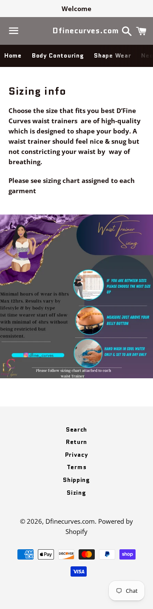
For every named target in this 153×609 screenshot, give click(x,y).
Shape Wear (112, 55)
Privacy (76, 454)
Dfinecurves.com (76, 31)
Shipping (76, 480)
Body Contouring (58, 55)
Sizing (76, 492)
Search (76, 429)
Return (76, 442)
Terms (77, 467)
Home (13, 55)
